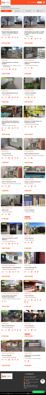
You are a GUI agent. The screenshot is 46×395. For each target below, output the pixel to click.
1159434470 (27, 383)
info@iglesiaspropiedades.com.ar (32, 385)
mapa (41, 10)
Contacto (39, 2)
